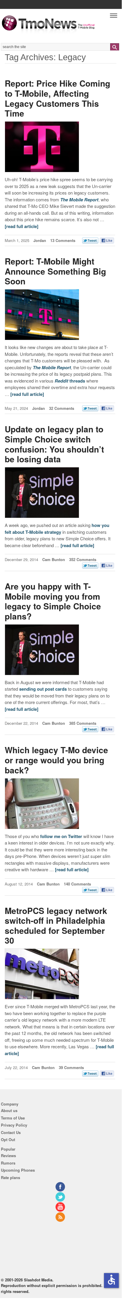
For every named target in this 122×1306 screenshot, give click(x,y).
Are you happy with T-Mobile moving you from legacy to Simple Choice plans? (53, 601)
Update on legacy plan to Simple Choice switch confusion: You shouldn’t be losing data (54, 444)
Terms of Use (13, 1118)
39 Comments (71, 1067)
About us (9, 1110)
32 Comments (61, 408)
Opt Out (8, 1139)
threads (70, 381)
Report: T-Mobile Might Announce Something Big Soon (55, 271)
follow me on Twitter (61, 836)
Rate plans (10, 1177)
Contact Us (11, 1132)
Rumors (8, 1163)
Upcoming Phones (18, 1170)
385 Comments (82, 723)
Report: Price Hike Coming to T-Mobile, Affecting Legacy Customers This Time (57, 98)
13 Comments (62, 240)
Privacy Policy (14, 1125)
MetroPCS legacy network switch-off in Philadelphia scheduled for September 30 (56, 925)
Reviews (8, 1155)
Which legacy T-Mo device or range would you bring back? (56, 760)
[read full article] (21, 226)
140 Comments (77, 884)
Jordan (39, 240)
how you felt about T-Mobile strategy (57, 528)
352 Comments (82, 559)
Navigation (113, 17)
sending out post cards (43, 689)
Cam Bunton (53, 559)
